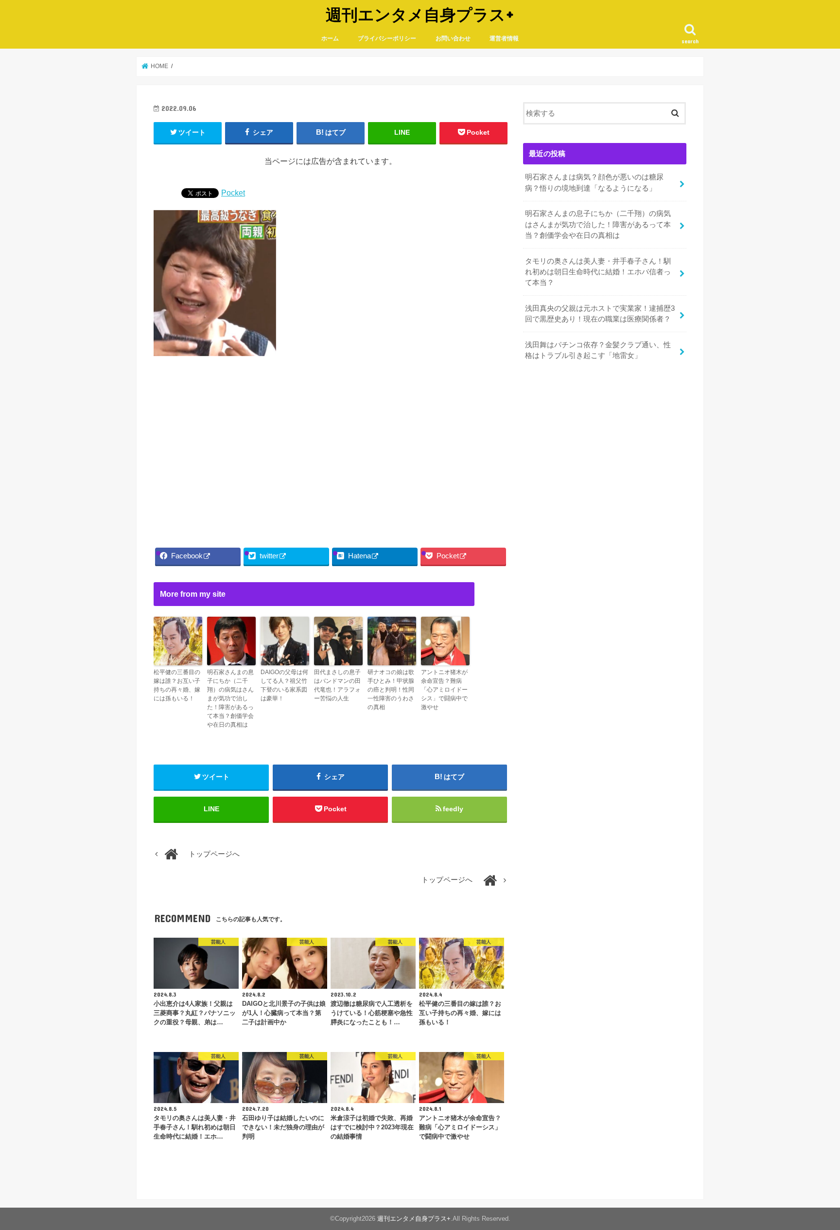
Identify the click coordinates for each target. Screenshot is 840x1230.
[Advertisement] (331, 449)
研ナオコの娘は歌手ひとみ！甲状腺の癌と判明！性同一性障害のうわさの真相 (391, 690)
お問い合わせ (453, 38)
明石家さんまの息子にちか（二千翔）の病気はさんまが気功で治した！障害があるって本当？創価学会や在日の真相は (230, 698)
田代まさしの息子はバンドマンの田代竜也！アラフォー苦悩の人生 (337, 685)
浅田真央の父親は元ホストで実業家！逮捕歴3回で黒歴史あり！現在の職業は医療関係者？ (600, 313)
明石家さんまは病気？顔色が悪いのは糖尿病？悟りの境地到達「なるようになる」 (594, 182)
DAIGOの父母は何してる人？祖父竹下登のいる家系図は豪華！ (284, 685)
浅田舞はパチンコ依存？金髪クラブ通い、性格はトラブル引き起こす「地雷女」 (598, 350)
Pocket (233, 192)
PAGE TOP (812, 1184)
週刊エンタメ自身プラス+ (420, 14)
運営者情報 (504, 38)
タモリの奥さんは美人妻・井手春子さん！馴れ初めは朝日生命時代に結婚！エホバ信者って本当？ (598, 271)
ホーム (330, 38)
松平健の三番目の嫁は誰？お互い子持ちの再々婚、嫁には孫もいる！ (177, 685)
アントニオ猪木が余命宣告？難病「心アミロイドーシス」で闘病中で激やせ (444, 690)
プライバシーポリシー (387, 38)
